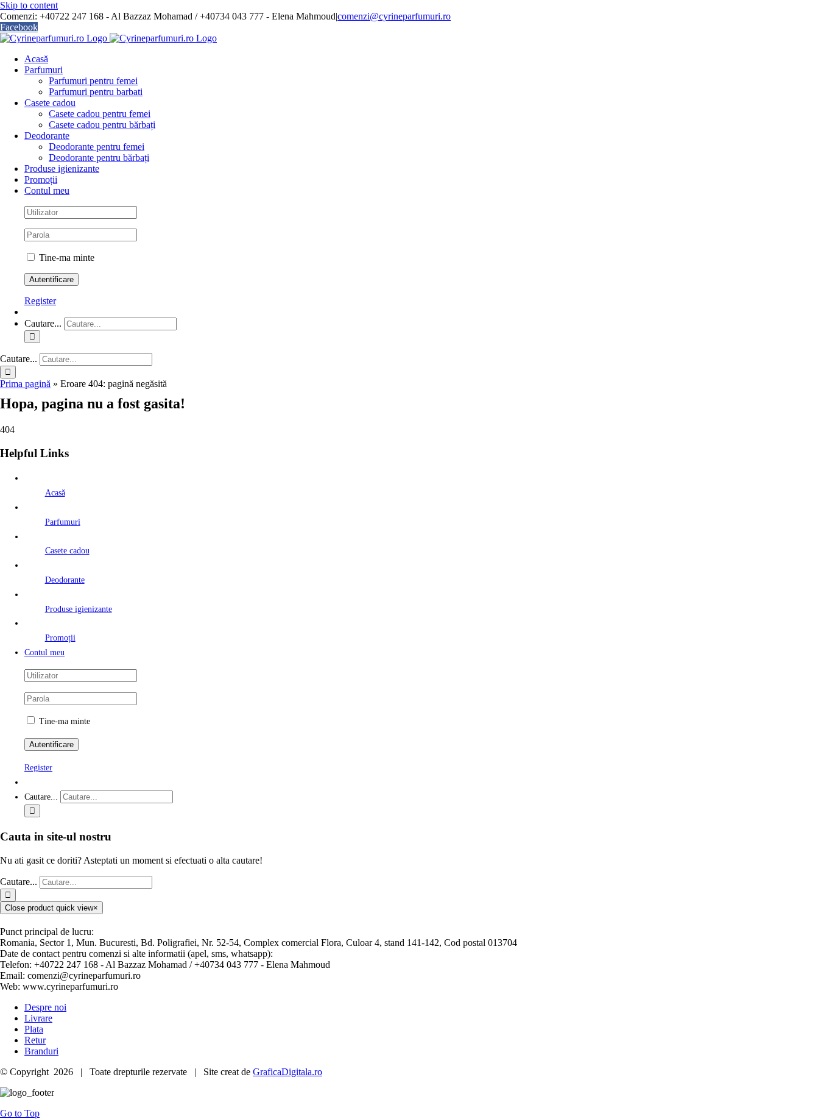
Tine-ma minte (65, 257)
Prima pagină (25, 383)
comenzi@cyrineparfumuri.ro (394, 16)
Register (40, 301)
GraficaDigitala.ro (287, 1072)
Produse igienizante (78, 609)
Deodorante (65, 579)
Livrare (38, 1018)
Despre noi (45, 1007)
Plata (33, 1029)
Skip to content (29, 5)
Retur (35, 1040)
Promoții (60, 637)
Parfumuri (62, 522)
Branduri (41, 1051)
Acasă (55, 492)
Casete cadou (67, 550)
